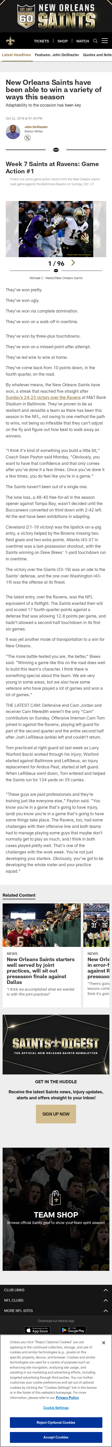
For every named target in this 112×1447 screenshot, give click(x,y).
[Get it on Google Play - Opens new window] (73, 1332)
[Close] (103, 1342)
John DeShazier (36, 127)
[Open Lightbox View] (56, 240)
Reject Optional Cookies (56, 1422)
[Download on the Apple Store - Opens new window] (37, 1330)
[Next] (73, 262)
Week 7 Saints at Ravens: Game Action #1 (52, 167)
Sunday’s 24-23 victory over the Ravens (43, 397)
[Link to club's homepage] (10, 38)
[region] (56, 1390)
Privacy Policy (67, 1398)
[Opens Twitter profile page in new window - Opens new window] (27, 138)
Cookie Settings (56, 1408)
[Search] (95, 40)
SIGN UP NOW (56, 1113)
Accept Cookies (56, 1437)
